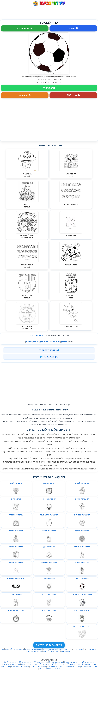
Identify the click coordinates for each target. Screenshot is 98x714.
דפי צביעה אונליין (50, 649)
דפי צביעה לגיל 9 (58, 664)
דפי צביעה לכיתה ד (38, 666)
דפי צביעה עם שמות (34, 651)
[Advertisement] (49, 12)
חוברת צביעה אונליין (33, 649)
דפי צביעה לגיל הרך (87, 662)
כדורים (36, 342)
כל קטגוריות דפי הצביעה (49, 645)
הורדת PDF (72, 95)
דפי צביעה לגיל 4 (41, 662)
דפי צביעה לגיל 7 (89, 664)
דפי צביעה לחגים (46, 668)
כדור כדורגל (55, 342)
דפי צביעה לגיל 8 (74, 664)
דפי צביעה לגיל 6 (10, 662)
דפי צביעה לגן (26, 664)
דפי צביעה (93, 649)
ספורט (29, 342)
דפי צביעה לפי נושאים (20, 666)
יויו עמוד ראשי (64, 649)
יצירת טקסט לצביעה (51, 651)
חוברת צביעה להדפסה (14, 649)
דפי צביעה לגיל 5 (25, 662)
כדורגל (64, 342)
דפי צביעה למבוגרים (11, 664)
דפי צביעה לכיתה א (89, 666)
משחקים (79, 649)
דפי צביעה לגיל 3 (56, 662)
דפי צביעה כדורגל (36, 335)
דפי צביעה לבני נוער (42, 664)
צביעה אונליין (23, 28)
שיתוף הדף (48, 88)
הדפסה (72, 28)
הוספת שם (23, 95)
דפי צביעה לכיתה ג (55, 666)
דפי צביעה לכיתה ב (72, 666)
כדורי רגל (44, 342)
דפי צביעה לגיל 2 (71, 662)
